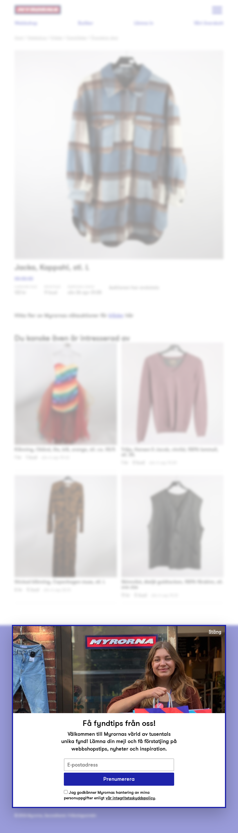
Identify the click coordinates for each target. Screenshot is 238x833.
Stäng (215, 632)
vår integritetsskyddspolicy (130, 798)
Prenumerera (119, 779)
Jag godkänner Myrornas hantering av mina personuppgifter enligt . (110, 795)
